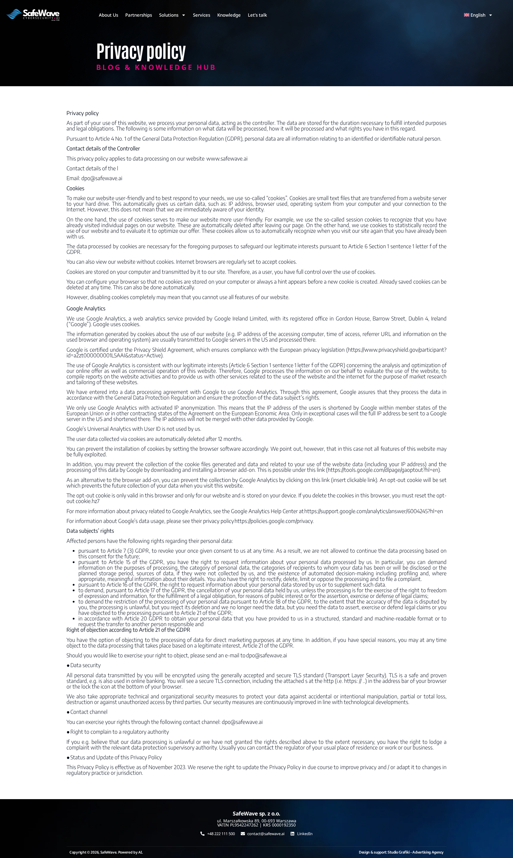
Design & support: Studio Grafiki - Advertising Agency (401, 852)
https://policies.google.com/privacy (274, 520)
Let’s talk (257, 15)
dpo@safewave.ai (101, 178)
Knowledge (229, 15)
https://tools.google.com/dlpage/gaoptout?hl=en (383, 469)
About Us (108, 15)
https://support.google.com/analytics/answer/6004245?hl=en (373, 510)
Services (201, 15)
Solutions (168, 15)
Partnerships (138, 15)
